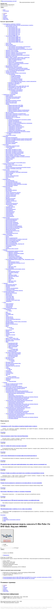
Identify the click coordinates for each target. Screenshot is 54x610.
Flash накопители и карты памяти (13, 96)
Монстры (10, 264)
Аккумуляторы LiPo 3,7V (14, 33)
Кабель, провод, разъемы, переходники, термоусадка (17, 57)
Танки (4, 302)
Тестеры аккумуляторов (11, 71)
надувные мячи (14, 349)
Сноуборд (10, 337)
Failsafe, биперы (9, 95)
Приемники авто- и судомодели (13, 117)
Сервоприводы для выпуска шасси (16, 126)
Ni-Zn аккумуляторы (15, 77)
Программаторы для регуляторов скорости (15, 388)
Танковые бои (9, 307)
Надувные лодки (9, 362)
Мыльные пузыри (10, 340)
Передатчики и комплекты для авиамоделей (16, 113)
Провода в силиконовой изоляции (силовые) (18, 63)
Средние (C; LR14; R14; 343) (14, 88)
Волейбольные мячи (13, 344)
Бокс (7, 312)
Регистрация (6, 10)
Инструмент (6, 144)
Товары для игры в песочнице (12, 377)
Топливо (5, 382)
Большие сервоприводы (13, 120)
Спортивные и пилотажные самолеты (14, 290)
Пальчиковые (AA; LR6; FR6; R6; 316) (17, 87)
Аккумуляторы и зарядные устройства (11, 24)
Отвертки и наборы (10, 157)
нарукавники (11, 359)
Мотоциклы (11, 278)
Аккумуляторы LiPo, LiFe (11, 26)
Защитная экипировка (11, 196)
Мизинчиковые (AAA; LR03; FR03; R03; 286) (18, 86)
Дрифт (9, 273)
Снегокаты (8, 370)
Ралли (9, 265)
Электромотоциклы (10, 211)
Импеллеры (11, 394)
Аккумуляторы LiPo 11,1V (14, 28)
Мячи (7, 341)
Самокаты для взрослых (11, 200)
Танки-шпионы (9, 306)
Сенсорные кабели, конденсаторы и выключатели (17, 390)
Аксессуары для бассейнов (14, 353)
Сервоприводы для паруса (14, 129)
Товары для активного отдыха (10, 308)
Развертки (8, 160)
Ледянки (8, 333)
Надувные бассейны (13, 356)
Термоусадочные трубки (13, 64)
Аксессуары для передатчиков (12, 98)
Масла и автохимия (7, 234)
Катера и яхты (6, 169)
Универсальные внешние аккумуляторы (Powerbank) (20, 49)
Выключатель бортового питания (13, 100)
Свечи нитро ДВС (10, 297)
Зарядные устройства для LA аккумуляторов (16, 52)
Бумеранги (8, 313)
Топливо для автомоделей (11, 384)
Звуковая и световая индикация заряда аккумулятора (17, 55)
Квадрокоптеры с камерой (12, 185)
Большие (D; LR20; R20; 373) (14, 82)
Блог (4, 14)
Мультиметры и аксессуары (12, 65)
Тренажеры (8, 378)
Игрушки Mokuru (10, 322)
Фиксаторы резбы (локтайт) (12, 248)
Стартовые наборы (10, 298)
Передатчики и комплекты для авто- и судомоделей (17, 114)
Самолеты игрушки (10, 289)
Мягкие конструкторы (11, 229)
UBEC (9, 133)
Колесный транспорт (8, 186)
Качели (7, 325)
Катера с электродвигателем (12, 175)
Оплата (4, 16)
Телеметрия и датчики (11, 135)
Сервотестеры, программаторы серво (16, 130)
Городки (10, 327)
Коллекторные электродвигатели (15, 395)
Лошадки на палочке (10, 334)
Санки (7, 367)
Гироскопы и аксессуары (11, 101)
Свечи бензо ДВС (10, 296)
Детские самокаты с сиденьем (12, 193)
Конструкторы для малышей (12, 223)
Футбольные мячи (12, 351)
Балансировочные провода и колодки (16, 58)
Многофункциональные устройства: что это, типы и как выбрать (16, 508)
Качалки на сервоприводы (14, 124)
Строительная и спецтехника (15, 257)
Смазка (7, 247)
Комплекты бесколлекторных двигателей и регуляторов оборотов (23, 396)
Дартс (7, 315)
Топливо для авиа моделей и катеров (14, 383)
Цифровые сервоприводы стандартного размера (19, 131)
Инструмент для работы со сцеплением (15, 151)
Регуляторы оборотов (13, 418)
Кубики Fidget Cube (10, 332)
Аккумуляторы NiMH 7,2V (14, 38)
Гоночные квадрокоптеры (11, 181)
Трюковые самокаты (10, 206)
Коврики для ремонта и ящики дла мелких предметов (18, 156)
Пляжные (10, 347)
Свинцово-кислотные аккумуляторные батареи (19, 69)
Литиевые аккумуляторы (16, 80)
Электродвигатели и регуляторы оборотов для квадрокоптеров (20, 413)
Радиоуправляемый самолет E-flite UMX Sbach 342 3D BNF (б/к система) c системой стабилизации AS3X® (27, 577)
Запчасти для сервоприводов (14, 122)
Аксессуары (8, 43)
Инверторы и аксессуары (11, 56)
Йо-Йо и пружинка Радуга (12, 323)
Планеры (8, 286)
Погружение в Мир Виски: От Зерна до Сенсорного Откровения (16, 491)
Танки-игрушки (9, 304)
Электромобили (9, 210)
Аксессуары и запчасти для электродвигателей (16, 387)
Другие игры (9, 320)
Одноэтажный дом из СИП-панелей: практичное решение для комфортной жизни (20, 500)
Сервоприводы (9, 118)
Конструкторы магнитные (12, 224)
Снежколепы (9, 371)
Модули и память (10, 112)
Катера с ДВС (9, 174)
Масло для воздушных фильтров (13, 240)
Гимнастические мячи (13, 345)
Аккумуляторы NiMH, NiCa (12, 35)
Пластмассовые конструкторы (12, 230)
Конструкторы (6, 217)
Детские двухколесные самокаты (13, 192)
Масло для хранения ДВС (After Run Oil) (15, 243)
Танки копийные (9, 303)
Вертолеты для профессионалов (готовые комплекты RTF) (19, 138)
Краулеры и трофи (12, 274)
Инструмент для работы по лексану (14, 150)
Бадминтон (8, 309)
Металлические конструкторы (12, 228)
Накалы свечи (9, 294)
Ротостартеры (9, 295)
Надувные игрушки (10, 357)
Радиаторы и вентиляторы (12, 389)
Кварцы (7, 104)
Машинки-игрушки (12, 254)
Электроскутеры (9, 215)
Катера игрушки (9, 173)
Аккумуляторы (11, 74)
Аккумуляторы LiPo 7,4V (14, 34)
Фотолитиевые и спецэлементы (15, 89)
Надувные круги (9, 358)
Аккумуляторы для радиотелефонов (16, 47)
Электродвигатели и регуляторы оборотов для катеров (18, 407)
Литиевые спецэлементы (16, 90)
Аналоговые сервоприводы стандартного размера (19, 119)
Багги (9, 260)
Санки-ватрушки (12, 381)
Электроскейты (9, 214)
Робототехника (9, 231)
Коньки (7, 331)
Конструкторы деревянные (12, 222)
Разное (7, 161)
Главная (5, 13)
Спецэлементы (14, 92)
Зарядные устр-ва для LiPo (12, 50)
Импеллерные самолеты (11, 284)
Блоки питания (9, 44)
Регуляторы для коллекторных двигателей (17, 399)
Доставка (5, 15)
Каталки (8, 197)
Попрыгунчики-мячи (13, 350)
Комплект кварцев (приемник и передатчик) (18, 111)
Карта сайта (5, 19)
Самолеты (5, 283)
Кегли (7, 326)
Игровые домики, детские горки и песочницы (16, 321)
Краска (7, 236)
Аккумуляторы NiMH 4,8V (14, 37)
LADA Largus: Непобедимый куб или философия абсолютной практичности (19, 455)
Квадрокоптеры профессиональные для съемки (16, 184)
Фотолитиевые (14, 93)
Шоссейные (11, 267)
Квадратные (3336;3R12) (13, 83)
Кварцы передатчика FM (14, 107)
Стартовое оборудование (8, 291)
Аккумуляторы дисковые (16, 78)
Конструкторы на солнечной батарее (14, 227)
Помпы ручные (9, 159)
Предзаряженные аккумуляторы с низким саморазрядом (23, 81)
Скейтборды (8, 202)
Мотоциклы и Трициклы (14, 255)
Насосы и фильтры (10, 364)
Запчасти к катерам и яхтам (12, 171)
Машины (5, 249)
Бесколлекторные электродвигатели (16, 393)
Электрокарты (9, 208)
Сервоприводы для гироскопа (15, 127)
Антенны (8, 99)
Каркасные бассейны (13, 355)
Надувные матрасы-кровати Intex (13, 363)
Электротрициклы (10, 216)
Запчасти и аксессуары (11, 194)
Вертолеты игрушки (10, 141)
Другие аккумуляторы (11, 45)
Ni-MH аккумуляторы (16, 76)
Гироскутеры (9, 191)
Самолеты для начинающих (12, 288)
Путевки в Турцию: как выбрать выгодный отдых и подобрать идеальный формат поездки (22, 473)
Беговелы (8, 187)
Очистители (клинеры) (11, 245)
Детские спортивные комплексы (13, 319)
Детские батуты (9, 316)
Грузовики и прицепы (13, 272)
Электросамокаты (10, 212)
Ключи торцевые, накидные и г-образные (15, 155)
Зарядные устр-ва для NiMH (12, 51)
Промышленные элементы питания (14, 67)
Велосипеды (8, 188)
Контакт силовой (12, 61)
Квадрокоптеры (6, 179)
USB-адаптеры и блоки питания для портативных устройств (19, 25)
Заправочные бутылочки (11, 292)
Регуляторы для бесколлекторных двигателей (18, 398)
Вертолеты (5, 136)
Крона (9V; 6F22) (12, 84)
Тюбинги (8, 380)
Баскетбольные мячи (13, 343)
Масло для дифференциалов (12, 241)
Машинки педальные (10, 198)
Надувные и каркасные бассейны (13, 352)
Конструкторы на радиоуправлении (14, 225)
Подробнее (3, 432)
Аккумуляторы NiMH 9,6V (14, 40)
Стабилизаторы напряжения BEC (13, 132)
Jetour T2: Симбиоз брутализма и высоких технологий (13, 445)
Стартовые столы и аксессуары (13, 300)
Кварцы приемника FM (13, 108)
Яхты (7, 178)
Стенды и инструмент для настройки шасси (16, 162)
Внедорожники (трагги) (13, 261)
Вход (4, 9)
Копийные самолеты (10, 285)
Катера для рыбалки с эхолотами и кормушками (16, 172)
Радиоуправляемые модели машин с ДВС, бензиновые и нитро (20, 259)
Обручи (10, 369)
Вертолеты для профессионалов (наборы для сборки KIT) (19, 139)
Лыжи (7, 335)
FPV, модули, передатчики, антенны (14, 165)
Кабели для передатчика (11, 102)
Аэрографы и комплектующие (12, 145)
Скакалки (8, 368)
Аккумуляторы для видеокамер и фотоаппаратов (19, 46)
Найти (2, 7)
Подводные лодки (10, 176)
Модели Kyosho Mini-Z (13, 276)
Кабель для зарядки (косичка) (15, 59)
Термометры (8, 301)
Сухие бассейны (9, 372)
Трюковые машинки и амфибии (15, 258)
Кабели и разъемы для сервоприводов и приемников (20, 123)
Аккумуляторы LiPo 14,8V (14, 29)
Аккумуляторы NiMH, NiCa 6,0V (15, 41)
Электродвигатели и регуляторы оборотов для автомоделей (19, 400)
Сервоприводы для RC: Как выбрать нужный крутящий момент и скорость (19, 426)
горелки (10, 148)
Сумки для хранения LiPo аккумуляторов (15, 70)
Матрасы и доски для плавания (13, 339)
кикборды (10, 205)
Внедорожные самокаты (11, 190)
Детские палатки (9, 318)
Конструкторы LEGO (10, 221)
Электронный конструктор (12, 233)
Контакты (5, 18)
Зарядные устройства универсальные (14, 53)
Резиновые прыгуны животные (13, 365)
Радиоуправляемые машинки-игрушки (14, 251)
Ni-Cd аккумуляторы (15, 75)
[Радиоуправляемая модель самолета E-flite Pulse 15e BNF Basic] (7, 542)
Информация (6, 555)
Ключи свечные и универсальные (13, 154)
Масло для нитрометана (11, 242)
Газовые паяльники (10, 147)
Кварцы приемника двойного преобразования (18, 110)
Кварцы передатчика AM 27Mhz (15, 105)
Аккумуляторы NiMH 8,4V (14, 39)
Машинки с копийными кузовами (16, 253)
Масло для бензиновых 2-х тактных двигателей (16, 239)
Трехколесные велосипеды (12, 203)
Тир (7, 375)
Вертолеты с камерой (10, 143)
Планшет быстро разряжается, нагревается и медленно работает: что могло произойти (21, 482)
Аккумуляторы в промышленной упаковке (18, 68)
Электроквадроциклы (11, 209)
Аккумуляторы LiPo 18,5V (14, 31)
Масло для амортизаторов (11, 237)
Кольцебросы (9, 329)
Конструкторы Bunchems (11, 220)
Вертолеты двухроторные (11, 137)
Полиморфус (9, 246)
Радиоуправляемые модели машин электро (15, 269)
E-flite (4, 520)
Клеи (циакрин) (9, 235)
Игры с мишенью (12, 376)
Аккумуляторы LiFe (12, 27)
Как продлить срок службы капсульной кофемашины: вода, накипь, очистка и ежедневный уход (24, 464)
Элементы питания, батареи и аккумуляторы (16, 73)
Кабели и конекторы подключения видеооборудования (18, 167)
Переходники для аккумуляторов (15, 62)
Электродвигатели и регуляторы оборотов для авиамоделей (19, 392)
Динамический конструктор (12, 218)
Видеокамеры (9, 166)
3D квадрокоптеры (10, 180)
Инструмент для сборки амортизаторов (14, 153)
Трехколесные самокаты (11, 204)
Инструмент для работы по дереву (13, 149)
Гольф (12, 328)
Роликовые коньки (10, 199)
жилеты (13, 361)
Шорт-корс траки (12, 266)
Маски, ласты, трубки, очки (12, 338)
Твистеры (8, 374)
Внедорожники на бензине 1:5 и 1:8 (16, 263)
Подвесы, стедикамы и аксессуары (13, 168)
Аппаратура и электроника (9, 94)
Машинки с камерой (13, 252)
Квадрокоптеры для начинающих (13, 182)
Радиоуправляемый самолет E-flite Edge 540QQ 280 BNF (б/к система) (19, 578)
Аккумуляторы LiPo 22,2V (14, 32)
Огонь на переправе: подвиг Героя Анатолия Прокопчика (14, 436)
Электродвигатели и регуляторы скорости (12, 386)
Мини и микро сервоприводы (15, 125)
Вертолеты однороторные (11, 142)
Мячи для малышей (12, 346)
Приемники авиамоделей (11, 116)
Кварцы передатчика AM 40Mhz (15, 106)
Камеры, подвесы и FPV (8, 163)
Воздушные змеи (9, 314)
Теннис (10, 310)
